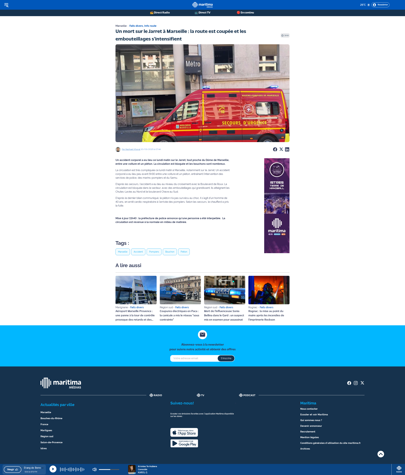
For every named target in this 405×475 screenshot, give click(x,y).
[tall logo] (202, 5)
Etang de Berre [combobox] (32, 467)
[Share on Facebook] (275, 149)
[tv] (200, 395)
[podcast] (247, 395)
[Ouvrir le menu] (22, 4)
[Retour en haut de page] (381, 454)
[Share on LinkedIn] (287, 149)
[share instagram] (355, 383)
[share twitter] (362, 383)
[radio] (156, 395)
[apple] (184, 432)
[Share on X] (281, 149)
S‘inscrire (226, 358)
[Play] (53, 469)
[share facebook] (349, 383)
